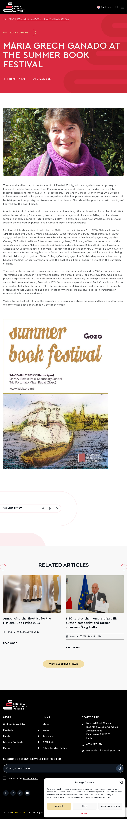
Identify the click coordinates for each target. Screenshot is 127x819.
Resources (48, 736)
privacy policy (30, 778)
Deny (85, 806)
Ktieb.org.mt (19, 812)
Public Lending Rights (54, 748)
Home (6, 19)
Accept (59, 806)
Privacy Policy (84, 813)
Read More (10, 643)
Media (6, 748)
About (46, 724)
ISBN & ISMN (49, 742)
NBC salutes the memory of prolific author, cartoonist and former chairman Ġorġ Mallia (92, 623)
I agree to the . (23, 778)
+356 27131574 (94, 744)
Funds (6, 736)
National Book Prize (14, 724)
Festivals (8, 730)
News (13, 19)
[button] (120, 782)
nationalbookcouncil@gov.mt (103, 750)
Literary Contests (13, 742)
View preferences (110, 806)
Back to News (19, 32)
